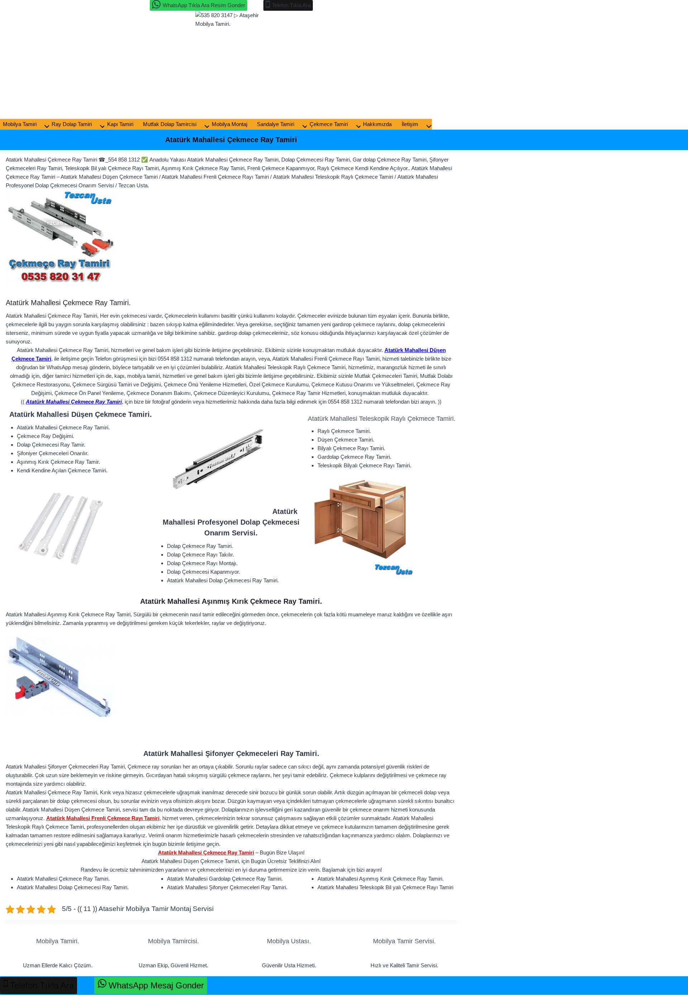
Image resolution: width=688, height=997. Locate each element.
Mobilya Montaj (229, 124)
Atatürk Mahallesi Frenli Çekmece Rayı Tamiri (102, 818)
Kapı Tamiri (120, 124)
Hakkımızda (377, 124)
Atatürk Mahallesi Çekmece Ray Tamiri (74, 402)
